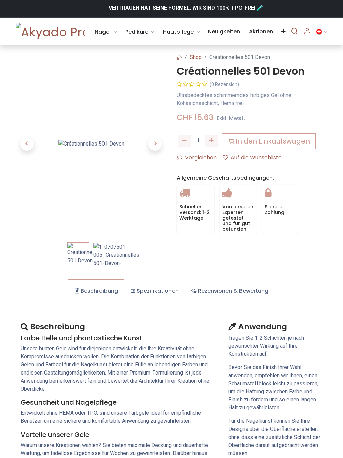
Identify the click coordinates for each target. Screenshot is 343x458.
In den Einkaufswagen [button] (273, 141)
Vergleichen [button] (201, 157)
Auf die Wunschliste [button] (256, 157)
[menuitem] (105, 32)
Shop (196, 57)
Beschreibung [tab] (99, 291)
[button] (27, 144)
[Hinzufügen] (211, 141)
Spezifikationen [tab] (158, 291)
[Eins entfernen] (184, 141)
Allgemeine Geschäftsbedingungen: (225, 178)
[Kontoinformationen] (307, 31)
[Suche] (294, 31)
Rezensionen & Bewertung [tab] (233, 291)
